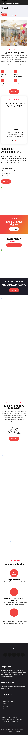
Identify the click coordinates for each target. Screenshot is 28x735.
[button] (14, 91)
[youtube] (18, 655)
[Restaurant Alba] (10, 1)
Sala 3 (14, 130)
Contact (4, 14)
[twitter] (10, 655)
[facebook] (5, 655)
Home (4, 699)
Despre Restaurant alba (9, 701)
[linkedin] (23, 655)
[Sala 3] (14, 110)
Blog (4, 708)
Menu (4, 703)
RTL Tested (5, 706)
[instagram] (14, 655)
